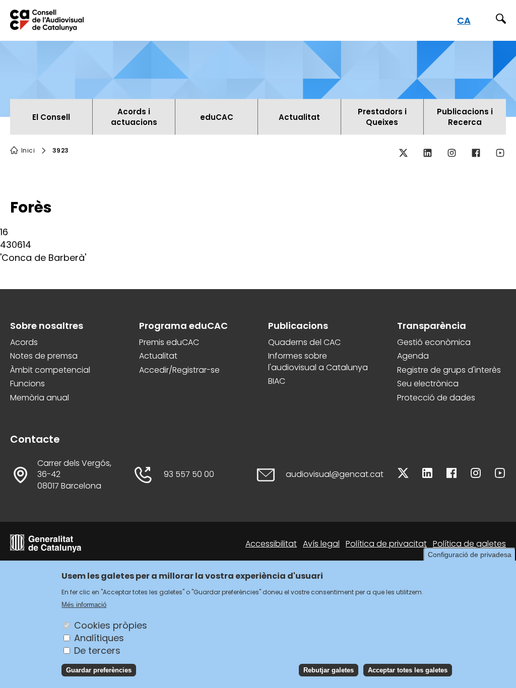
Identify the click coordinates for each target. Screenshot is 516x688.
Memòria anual (39, 397)
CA (464, 20)
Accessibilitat (271, 543)
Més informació (83, 604)
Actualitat (158, 356)
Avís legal (321, 543)
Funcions (27, 383)
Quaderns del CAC (304, 342)
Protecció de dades (436, 397)
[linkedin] (427, 153)
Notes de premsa (44, 356)
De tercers (97, 650)
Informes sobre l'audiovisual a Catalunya (318, 362)
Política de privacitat (386, 543)
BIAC (276, 381)
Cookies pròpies (110, 625)
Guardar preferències (99, 670)
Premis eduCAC (169, 342)
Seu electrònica (428, 383)
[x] (403, 153)
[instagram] (451, 153)
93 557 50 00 (189, 474)
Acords (24, 342)
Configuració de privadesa (469, 555)
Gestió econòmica (434, 342)
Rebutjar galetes (328, 670)
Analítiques (99, 638)
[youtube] (500, 153)
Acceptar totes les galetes (407, 670)
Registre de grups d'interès (449, 370)
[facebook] (476, 153)
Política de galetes (469, 543)
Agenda (413, 356)
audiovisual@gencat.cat (334, 474)
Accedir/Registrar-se (179, 370)
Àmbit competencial (50, 370)
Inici (28, 151)
